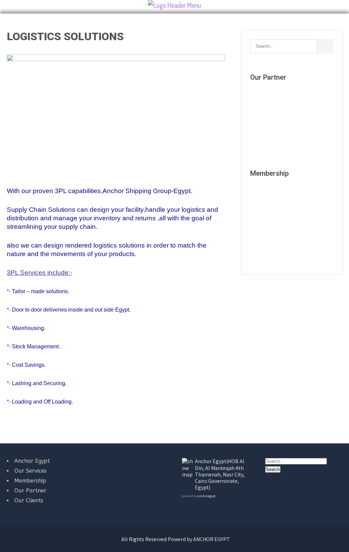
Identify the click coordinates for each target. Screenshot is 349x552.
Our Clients (28, 500)
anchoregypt (206, 496)
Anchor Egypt (32, 461)
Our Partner (30, 490)
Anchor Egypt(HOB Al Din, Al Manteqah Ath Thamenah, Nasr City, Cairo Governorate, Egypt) (220, 474)
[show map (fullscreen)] (188, 474)
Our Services (30, 471)
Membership (30, 480)
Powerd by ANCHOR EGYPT (199, 539)
